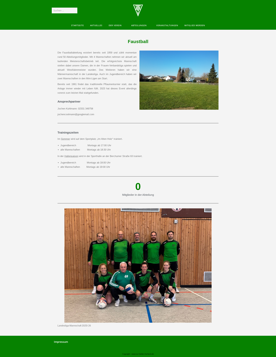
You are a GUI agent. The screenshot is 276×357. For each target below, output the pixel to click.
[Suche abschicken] (74, 10)
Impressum (61, 342)
